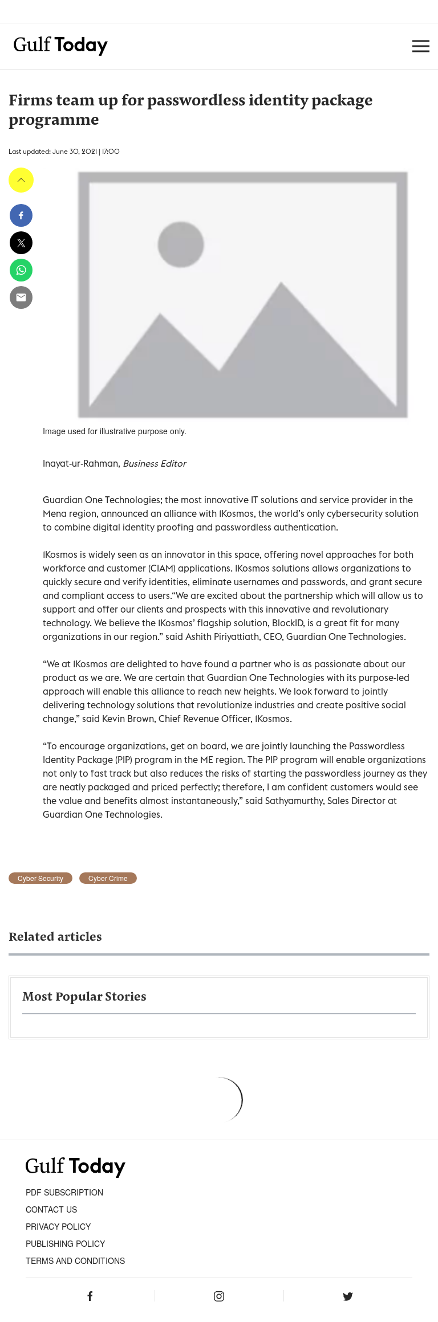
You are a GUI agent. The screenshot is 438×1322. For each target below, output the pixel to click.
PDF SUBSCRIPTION (64, 1192)
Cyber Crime (108, 878)
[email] (21, 297)
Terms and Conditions (75, 1260)
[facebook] (21, 215)
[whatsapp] (21, 270)
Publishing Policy (65, 1243)
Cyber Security (40, 878)
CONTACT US (51, 1209)
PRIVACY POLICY (58, 1226)
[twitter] (21, 242)
